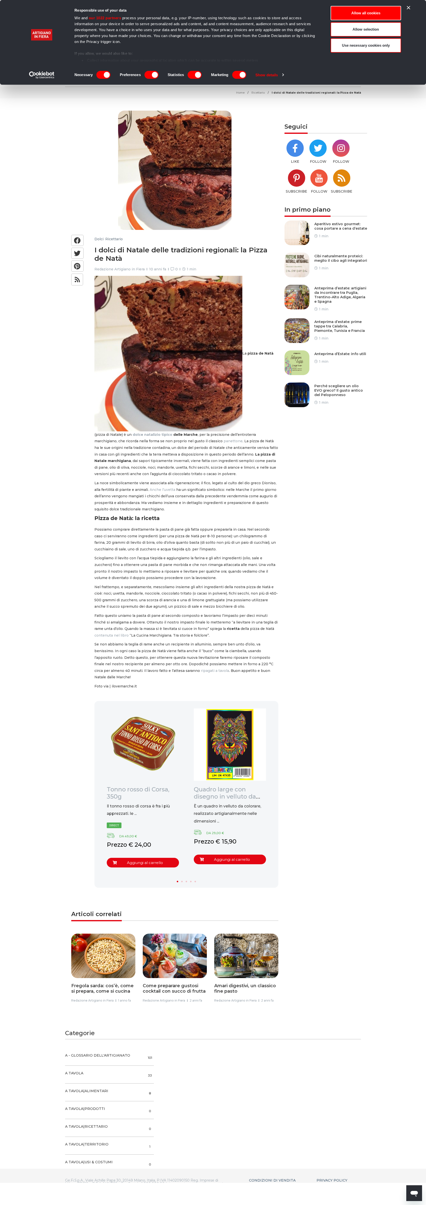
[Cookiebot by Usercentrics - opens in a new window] (41, 75)
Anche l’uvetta (162, 489)
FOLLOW (318, 161)
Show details (266, 75)
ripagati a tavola (215, 670)
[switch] (151, 75)
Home (240, 92)
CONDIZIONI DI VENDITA (272, 1180)
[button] (77, 240)
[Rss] (77, 279)
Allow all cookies (365, 13)
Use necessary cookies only (366, 45)
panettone (233, 441)
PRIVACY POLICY (332, 1180)
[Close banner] (408, 7)
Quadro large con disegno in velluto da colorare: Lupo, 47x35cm (230, 796)
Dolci (99, 239)
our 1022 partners (105, 18)
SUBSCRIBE (296, 191)
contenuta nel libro (111, 635)
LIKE (295, 161)
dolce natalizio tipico (152, 434)
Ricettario (258, 92)
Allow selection (366, 29)
